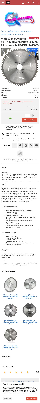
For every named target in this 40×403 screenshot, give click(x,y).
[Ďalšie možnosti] (38, 2)
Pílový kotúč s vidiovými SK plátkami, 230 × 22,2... (30, 296)
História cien (6, 145)
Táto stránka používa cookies (14, 384)
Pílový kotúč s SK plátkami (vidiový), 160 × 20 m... (10, 347)
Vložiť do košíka (29, 120)
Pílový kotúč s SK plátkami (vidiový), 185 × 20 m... (29, 322)
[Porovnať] (36, 145)
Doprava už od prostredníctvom (20, 134)
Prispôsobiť (7, 398)
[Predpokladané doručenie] (25, 145)
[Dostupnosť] (20, 145)
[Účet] (23, 2)
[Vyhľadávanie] (28, 2)
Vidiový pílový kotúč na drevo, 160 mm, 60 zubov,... (10, 296)
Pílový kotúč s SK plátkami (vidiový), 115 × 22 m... (10, 322)
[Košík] (33, 2)
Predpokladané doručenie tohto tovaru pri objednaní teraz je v (19, 127)
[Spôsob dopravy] (31, 145)
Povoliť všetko (31, 398)
